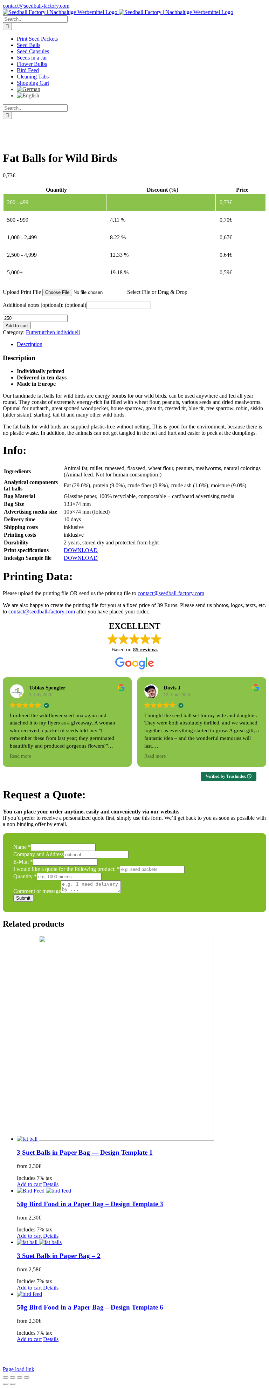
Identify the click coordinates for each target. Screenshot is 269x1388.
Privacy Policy (130, 1351)
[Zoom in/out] (5, 1377)
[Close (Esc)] (26, 1377)
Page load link (18, 1369)
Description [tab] (29, 344)
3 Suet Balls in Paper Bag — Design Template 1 (85, 1152)
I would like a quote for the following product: (66, 869)
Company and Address (38, 854)
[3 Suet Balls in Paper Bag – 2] (141, 1242)
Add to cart (17, 325)
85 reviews (145, 649)
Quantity (25, 876)
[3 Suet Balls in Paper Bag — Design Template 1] (141, 1039)
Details (50, 1184)
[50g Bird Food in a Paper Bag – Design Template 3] (141, 1191)
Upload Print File (22, 292)
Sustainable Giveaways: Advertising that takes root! (68, 1357)
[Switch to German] (32, 89)
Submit (23, 898)
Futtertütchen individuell (53, 332)
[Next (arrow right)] (12, 1384)
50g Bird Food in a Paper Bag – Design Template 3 (90, 1204)
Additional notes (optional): (44, 305)
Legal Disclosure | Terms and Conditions (57, 1351)
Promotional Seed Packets (189, 1351)
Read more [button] (20, 756)
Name (22, 847)
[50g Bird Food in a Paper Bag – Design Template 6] (141, 1294)
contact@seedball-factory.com (36, 6)
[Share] (19, 1377)
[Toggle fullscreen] (12, 1377)
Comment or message (37, 891)
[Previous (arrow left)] (5, 1384)
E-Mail (23, 862)
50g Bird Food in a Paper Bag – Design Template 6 (90, 1307)
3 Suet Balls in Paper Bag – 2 (59, 1255)
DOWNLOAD (81, 550)
